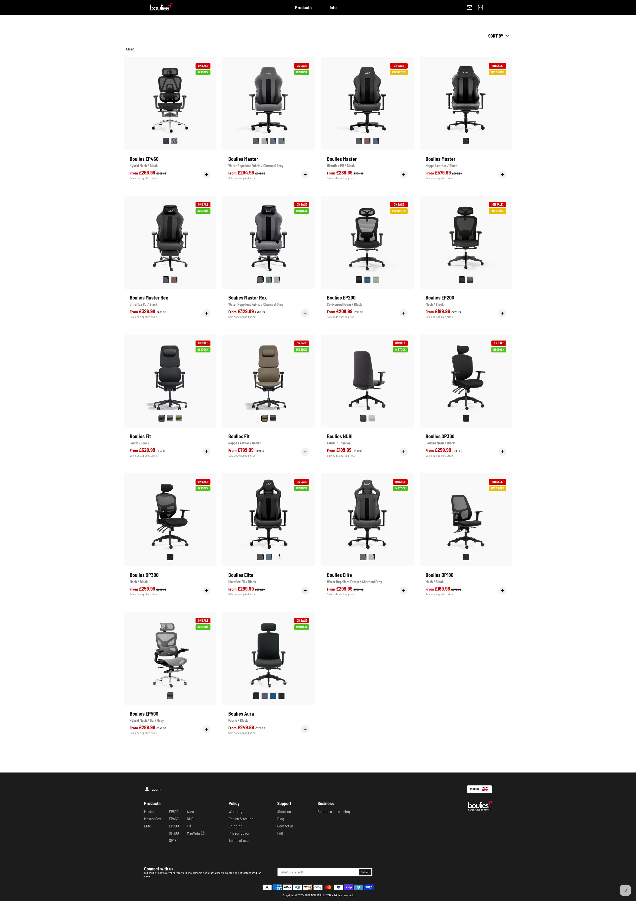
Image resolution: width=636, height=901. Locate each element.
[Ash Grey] (264, 141)
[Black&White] (281, 695)
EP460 (174, 818)
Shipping (235, 825)
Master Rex (152, 818)
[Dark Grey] (170, 695)
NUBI (191, 818)
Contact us (285, 825)
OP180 (173, 840)
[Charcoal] (363, 418)
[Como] (281, 141)
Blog (280, 818)
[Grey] (174, 141)
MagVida (193, 833)
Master (149, 811)
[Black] (166, 141)
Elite (147, 825)
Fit (189, 825)
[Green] (376, 279)
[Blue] (376, 141)
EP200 (174, 825)
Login (156, 789)
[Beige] (371, 418)
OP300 (174, 833)
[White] (277, 557)
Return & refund (241, 818)
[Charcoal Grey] (256, 141)
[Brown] (367, 141)
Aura (190, 811)
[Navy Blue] (273, 695)
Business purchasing (334, 811)
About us (284, 811)
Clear (130, 49)
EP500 (174, 811)
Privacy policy (239, 833)
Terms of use (239, 840)
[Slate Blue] (273, 141)
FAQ (280, 833)
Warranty (235, 811)
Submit (365, 872)
